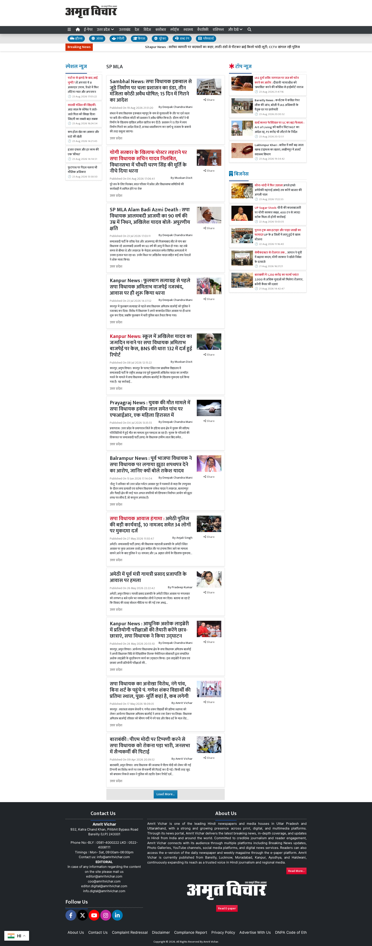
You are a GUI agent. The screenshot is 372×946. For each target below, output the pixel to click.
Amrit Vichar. (211, 941)
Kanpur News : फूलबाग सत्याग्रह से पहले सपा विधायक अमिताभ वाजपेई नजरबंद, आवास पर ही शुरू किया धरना (150, 286)
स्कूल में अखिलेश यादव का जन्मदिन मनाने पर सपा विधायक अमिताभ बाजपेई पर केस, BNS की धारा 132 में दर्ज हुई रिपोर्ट (151, 345)
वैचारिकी (202, 30)
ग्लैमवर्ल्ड (208, 39)
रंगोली (120, 39)
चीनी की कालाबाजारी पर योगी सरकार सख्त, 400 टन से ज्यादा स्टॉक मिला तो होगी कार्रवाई (278, 213)
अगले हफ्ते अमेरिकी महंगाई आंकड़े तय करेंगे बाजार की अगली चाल (278, 190)
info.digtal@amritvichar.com (104, 891)
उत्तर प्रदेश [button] (104, 30)
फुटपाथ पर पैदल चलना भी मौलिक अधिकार (82, 169)
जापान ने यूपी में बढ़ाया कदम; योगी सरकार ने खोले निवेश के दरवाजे (278, 258)
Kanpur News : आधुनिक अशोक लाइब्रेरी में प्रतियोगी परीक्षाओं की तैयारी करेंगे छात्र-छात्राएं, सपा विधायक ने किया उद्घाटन (149, 630)
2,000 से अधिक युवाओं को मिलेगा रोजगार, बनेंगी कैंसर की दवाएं (279, 280)
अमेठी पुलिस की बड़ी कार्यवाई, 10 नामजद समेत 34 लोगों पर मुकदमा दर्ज (150, 524)
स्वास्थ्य (188, 30)
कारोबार (160, 30)
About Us (76, 932)
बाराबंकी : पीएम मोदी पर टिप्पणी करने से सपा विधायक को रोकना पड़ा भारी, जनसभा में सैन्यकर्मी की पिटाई (150, 745)
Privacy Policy (223, 932)
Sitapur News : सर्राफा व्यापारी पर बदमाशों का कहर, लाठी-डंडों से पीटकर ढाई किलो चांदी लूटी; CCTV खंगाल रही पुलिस (199, 47)
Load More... (166, 794)
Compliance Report (190, 932)
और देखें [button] (233, 30)
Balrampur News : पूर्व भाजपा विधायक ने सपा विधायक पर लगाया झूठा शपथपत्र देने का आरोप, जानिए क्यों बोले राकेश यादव (151, 464)
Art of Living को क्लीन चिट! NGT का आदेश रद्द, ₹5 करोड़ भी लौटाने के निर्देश (279, 128)
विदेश (147, 30)
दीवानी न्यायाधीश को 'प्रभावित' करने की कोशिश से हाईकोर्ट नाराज (279, 83)
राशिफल (218, 30)
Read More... (296, 870)
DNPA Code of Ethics (293, 932)
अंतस (99, 39)
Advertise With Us (255, 932)
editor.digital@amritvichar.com (104, 886)
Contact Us (98, 932)
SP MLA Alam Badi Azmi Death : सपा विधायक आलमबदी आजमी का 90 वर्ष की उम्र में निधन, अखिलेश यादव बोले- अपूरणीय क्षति (150, 219)
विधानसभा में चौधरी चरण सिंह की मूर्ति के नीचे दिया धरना (148, 161)
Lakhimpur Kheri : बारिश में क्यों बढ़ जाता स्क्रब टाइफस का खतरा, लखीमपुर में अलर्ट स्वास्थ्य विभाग (279, 150)
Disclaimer (161, 932)
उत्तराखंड (124, 30)
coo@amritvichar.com (104, 881)
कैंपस (141, 39)
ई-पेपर (88, 30)
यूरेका (162, 39)
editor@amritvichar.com (104, 876)
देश (137, 30)
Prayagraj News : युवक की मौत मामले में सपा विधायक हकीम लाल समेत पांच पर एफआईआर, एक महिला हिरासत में (150, 409)
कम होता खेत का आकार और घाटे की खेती (83, 134)
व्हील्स (78, 39)
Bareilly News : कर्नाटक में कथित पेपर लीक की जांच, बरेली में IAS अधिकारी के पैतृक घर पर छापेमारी (277, 105)
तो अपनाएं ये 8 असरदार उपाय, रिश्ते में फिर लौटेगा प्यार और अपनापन (83, 85)
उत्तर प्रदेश (116, 138)
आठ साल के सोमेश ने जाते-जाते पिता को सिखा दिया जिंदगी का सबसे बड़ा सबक (83, 112)
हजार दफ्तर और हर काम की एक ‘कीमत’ (83, 152)
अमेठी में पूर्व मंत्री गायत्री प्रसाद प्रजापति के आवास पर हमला (148, 577)
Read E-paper (227, 908)
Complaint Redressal (130, 932)
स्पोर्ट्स (174, 30)
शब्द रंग (184, 39)
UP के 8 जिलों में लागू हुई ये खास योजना (278, 235)
